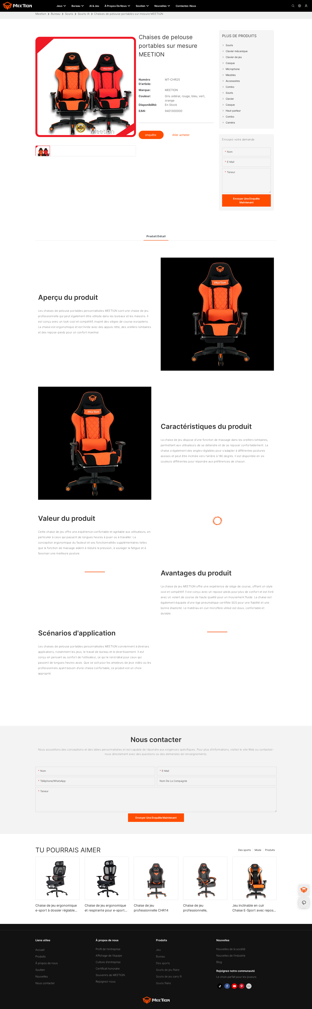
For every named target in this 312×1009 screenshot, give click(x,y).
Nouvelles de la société (230, 949)
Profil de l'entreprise (108, 949)
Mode (258, 849)
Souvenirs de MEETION (110, 975)
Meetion (40, 14)
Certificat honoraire (108, 968)
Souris (69, 14)
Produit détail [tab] (156, 236)
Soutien (40, 970)
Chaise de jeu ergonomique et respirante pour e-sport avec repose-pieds (105, 908)
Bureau (55, 14)
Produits (270, 849)
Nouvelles (41, 976)
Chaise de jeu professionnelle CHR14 (151, 908)
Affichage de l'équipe (109, 955)
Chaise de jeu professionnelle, (195, 908)
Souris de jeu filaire (167, 970)
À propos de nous (46, 963)
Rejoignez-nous (106, 981)
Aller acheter (181, 135)
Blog (219, 962)
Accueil (39, 949)
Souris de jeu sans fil (169, 976)
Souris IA (84, 14)
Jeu (158, 949)
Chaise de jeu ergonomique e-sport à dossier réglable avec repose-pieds (56, 908)
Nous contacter (45, 983)
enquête (151, 135)
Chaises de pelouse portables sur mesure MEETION (128, 14)
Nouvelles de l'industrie (230, 955)
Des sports (244, 849)
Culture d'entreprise (108, 962)
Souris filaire (163, 983)
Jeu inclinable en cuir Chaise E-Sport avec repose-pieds (254, 908)
